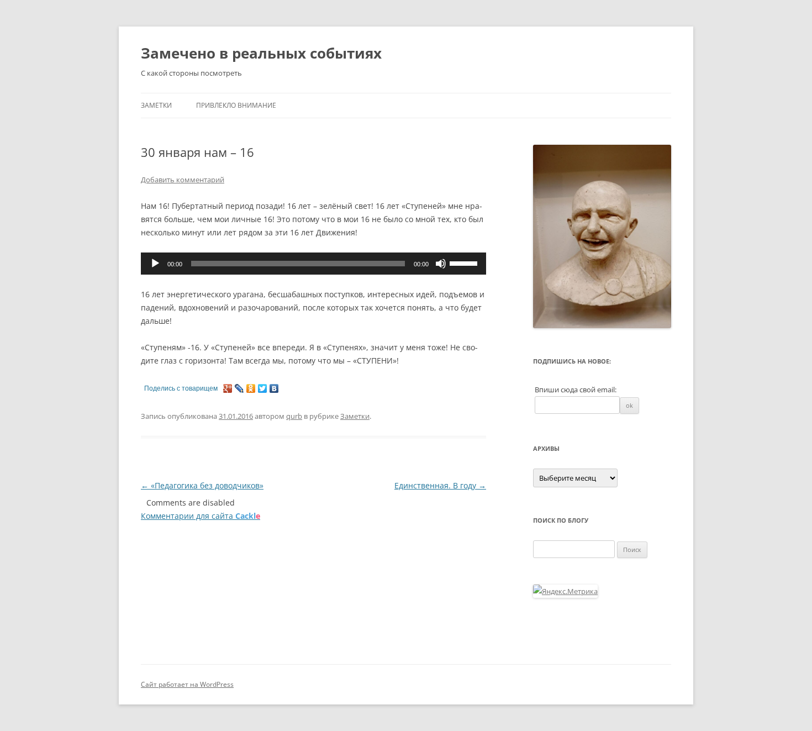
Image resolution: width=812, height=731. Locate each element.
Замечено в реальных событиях (261, 53)
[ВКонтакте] (274, 388)
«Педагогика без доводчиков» (202, 485)
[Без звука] (440, 263)
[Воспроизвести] (155, 263)
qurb (294, 416)
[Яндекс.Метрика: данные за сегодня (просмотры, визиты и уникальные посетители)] (565, 591)
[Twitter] (262, 388)
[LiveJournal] (239, 388)
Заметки (156, 105)
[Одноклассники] (251, 388)
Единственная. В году (440, 485)
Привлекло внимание (236, 105)
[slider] (465, 262)
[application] (313, 264)
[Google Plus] (228, 388)
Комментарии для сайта (200, 516)
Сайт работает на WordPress (187, 684)
